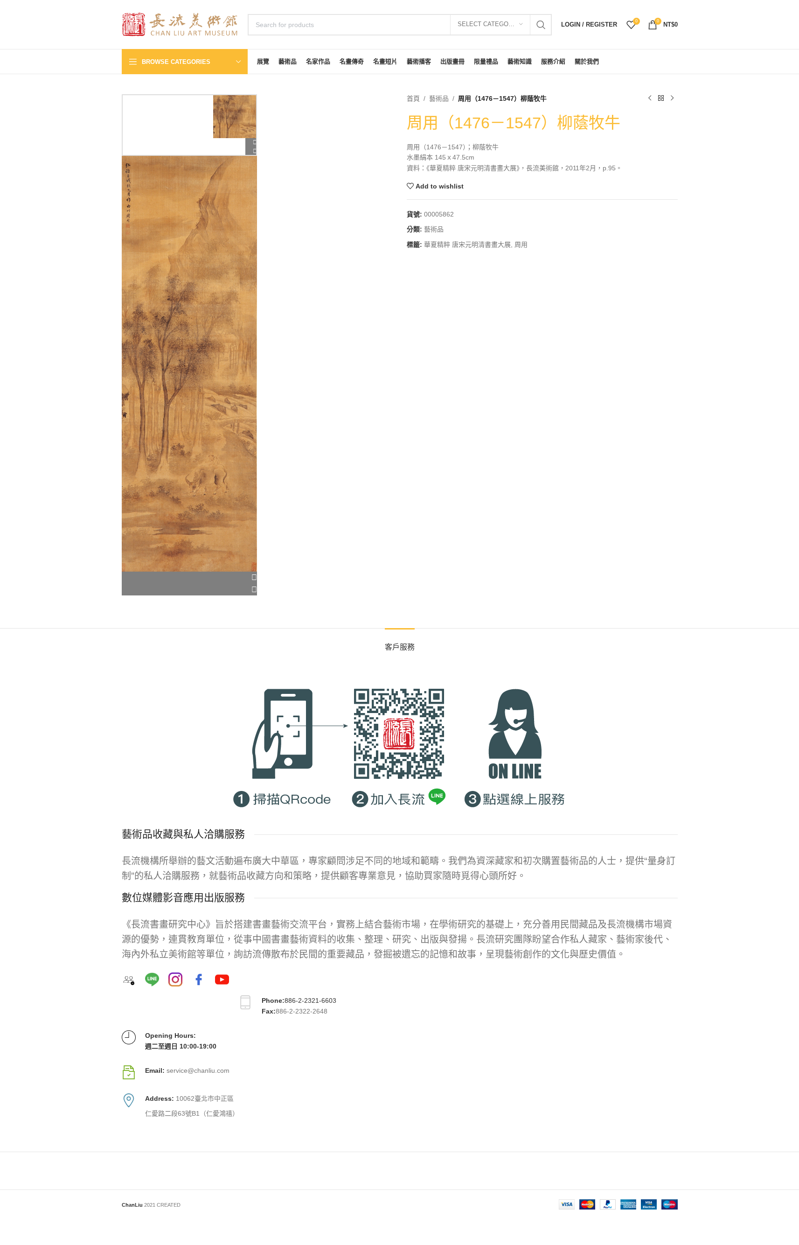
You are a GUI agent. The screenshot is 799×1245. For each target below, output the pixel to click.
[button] (189, 578)
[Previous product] (649, 98)
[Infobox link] (400, 1072)
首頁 (413, 98)
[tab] (400, 642)
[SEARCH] (541, 24)
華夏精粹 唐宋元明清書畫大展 (467, 244)
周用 (521, 244)
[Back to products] (661, 98)
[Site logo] (180, 24)
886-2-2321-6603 (310, 1000)
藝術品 (439, 98)
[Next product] (672, 98)
